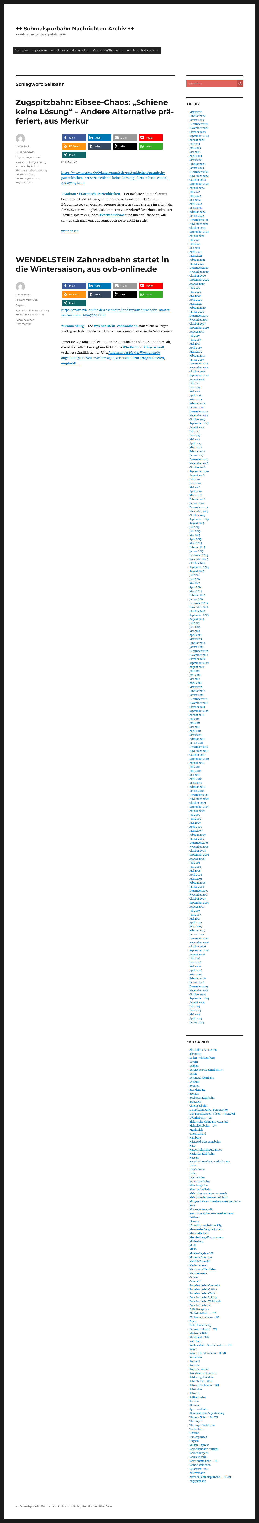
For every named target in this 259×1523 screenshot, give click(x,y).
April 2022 (195, 204)
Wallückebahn (198, 1457)
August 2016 (196, 475)
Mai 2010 (194, 775)
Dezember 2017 (198, 411)
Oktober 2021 (197, 227)
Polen (192, 1321)
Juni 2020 (195, 291)
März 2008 (195, 878)
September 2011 (198, 711)
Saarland (194, 1361)
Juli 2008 (194, 862)
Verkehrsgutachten (28, 178)
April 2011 (195, 731)
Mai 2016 (194, 487)
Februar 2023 (197, 164)
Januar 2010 (196, 790)
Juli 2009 (194, 814)
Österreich (195, 1281)
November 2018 (198, 367)
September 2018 (199, 375)
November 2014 (198, 559)
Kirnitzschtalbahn (200, 1189)
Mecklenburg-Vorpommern (206, 1237)
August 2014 (196, 571)
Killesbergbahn (198, 1185)
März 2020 (195, 303)
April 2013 (195, 635)
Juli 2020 (194, 287)
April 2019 (195, 347)
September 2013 (199, 615)
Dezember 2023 (198, 124)
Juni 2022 (195, 196)
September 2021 (199, 231)
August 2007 (197, 906)
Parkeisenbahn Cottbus (203, 1289)
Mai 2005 (195, 1014)
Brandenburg (197, 1089)
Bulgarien (195, 1101)
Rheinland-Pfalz (199, 1337)
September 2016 (199, 471)
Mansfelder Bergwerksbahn (206, 1229)
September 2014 (199, 567)
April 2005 (195, 1018)
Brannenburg (74, 326)
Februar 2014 (197, 595)
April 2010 (195, 779)
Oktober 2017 (197, 419)
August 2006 (197, 954)
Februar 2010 (197, 786)
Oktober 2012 (197, 659)
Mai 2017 (194, 439)
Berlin (193, 1073)
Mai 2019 (194, 343)
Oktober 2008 (197, 850)
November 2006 (199, 942)
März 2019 (195, 351)
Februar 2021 (197, 259)
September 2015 (199, 519)
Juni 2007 (195, 914)
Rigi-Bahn (195, 1341)
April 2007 (195, 922)
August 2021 (196, 235)
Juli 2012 (194, 671)
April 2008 (195, 874)
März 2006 (195, 974)
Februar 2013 (197, 643)
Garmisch (28, 162)
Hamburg (195, 1137)
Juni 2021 (195, 243)
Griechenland (197, 1133)
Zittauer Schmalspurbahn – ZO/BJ (210, 1477)
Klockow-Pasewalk (201, 1209)
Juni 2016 (195, 483)
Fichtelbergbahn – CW (203, 1125)
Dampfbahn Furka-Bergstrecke (208, 1109)
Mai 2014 (194, 583)
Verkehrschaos (113, 215)
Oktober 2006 (197, 946)
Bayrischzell (154, 347)
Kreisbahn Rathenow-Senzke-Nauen (211, 1213)
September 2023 (199, 136)
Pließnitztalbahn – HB (202, 1313)
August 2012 (196, 667)
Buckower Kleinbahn (202, 1097)
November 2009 (199, 798)
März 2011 (195, 735)
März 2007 (195, 926)
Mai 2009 (195, 822)
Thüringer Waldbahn (202, 1425)
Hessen (194, 1157)
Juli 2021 (194, 239)
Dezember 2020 (198, 267)
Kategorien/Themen (106, 50)
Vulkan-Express (199, 1445)
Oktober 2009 (197, 802)
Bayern (20, 157)
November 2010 (198, 751)
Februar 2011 (197, 739)
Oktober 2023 (197, 132)
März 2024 (195, 112)
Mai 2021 (194, 247)
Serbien (194, 1401)
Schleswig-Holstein (201, 1377)
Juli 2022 (194, 192)
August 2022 (197, 188)
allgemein (195, 1053)
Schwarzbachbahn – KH (204, 1385)
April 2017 (195, 443)
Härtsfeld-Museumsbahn (205, 1141)
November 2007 (199, 894)
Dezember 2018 (198, 363)
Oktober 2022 (197, 180)
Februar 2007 (197, 930)
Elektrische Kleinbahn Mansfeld (208, 1121)
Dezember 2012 (198, 651)
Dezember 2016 (198, 459)
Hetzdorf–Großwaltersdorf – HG (209, 1161)
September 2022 (199, 184)
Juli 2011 (194, 719)
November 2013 (198, 607)
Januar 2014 (196, 599)
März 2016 (195, 495)
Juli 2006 (194, 958)
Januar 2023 (196, 168)
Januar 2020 (196, 311)
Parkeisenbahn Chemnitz (204, 1285)
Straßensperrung (36, 170)
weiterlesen (70, 231)
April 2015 (195, 539)
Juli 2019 (194, 335)
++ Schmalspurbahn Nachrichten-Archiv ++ (75, 28)
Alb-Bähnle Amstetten (203, 1049)
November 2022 (199, 176)
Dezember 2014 (198, 555)
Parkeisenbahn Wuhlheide (205, 1301)
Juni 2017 (195, 435)
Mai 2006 (195, 966)
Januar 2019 (196, 359)
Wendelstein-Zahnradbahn (117, 326)
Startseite (21, 50)
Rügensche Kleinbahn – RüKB (207, 1353)
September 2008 (199, 854)
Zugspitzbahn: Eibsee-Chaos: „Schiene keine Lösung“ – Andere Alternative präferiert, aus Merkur (95, 111)
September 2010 (199, 759)
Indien (193, 1165)
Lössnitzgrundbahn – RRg (205, 1225)
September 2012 (199, 663)
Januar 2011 (196, 743)
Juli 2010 (194, 767)
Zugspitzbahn (34, 157)
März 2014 (195, 591)
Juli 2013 (194, 623)
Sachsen (194, 1365)
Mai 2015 (194, 535)
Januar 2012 (196, 695)
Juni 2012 (195, 675)
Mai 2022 (195, 200)
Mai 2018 (194, 391)
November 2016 (198, 463)
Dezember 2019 (198, 315)
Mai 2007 (195, 918)
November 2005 (199, 990)
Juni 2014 (195, 579)
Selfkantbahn (197, 1397)
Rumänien (195, 1357)
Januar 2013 (196, 647)
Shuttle (20, 170)
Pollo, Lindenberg (200, 1325)
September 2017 (199, 423)
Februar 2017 (197, 451)
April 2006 (195, 970)
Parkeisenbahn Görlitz (203, 1293)
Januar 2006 (196, 982)
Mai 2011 (194, 727)
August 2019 (196, 331)
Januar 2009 (196, 838)
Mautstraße (23, 166)
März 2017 (195, 447)
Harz (192, 1145)
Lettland (194, 1217)
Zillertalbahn (197, 1473)
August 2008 (197, 858)
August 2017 (196, 427)
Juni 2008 (195, 866)
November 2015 (198, 511)
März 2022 (195, 208)
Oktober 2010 (197, 755)
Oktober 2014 (197, 563)
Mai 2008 (195, 870)
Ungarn (194, 1441)
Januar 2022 (196, 216)
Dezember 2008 (198, 842)
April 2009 (195, 826)
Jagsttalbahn (197, 1177)
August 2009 (197, 810)
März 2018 (195, 399)
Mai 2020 (195, 295)
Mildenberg (196, 1241)
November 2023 (198, 128)
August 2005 (197, 1002)
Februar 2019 (197, 355)
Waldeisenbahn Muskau (203, 1449)
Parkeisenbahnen (200, 1305)
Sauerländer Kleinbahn (203, 1373)
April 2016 (195, 491)
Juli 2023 (194, 144)
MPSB (193, 1249)
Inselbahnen (197, 1169)
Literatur (194, 1221)
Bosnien (194, 1085)
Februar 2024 (197, 116)
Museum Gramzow (200, 1257)
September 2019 (199, 327)
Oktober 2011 (197, 707)
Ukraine (194, 1433)
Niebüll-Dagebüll (199, 1261)
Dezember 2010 (198, 747)
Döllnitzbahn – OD (200, 1117)
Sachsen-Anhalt (199, 1369)
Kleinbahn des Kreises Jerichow (208, 1197)
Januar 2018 (196, 407)
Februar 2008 (197, 882)
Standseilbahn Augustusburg (206, 1413)
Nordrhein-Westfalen (202, 1269)
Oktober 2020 (197, 275)
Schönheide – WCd (201, 1381)
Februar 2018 (197, 403)
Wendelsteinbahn (200, 1465)
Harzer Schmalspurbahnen (205, 1149)
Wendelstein (36, 314)
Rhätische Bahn (199, 1333)
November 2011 (198, 703)
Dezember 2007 (198, 890)
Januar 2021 (196, 263)
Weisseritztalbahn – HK (203, 1461)
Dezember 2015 (198, 507)
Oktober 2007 (197, 898)
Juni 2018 (195, 387)
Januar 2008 (196, 886)
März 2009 (195, 830)
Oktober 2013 (197, 611)
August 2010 (196, 763)
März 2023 (195, 160)
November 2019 (198, 319)
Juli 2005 (194, 1006)
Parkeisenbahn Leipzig (203, 1297)
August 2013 (196, 619)
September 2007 (199, 902)
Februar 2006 (197, 978)
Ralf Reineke (23, 146)
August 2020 (197, 283)
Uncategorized (198, 1437)
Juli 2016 (194, 479)
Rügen (193, 1349)
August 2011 (196, 715)
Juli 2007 (194, 910)
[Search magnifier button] (240, 83)
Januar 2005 (196, 1022)
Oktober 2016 (197, 467)
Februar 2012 (197, 691)
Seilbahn (36, 166)
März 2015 (195, 543)
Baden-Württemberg (202, 1057)
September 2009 (199, 806)
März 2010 (195, 783)
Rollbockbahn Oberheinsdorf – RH (210, 1345)
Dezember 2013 (198, 603)
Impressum (39, 50)
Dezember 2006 (199, 938)
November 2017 (198, 415)
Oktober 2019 (197, 323)
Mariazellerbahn (199, 1233)
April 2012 (195, 683)
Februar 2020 (197, 307)
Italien (193, 1173)
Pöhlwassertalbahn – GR (204, 1317)
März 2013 (195, 639)
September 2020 (199, 279)
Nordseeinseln (198, 1273)
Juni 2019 (195, 339)
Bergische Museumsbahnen (206, 1069)
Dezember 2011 (198, 699)
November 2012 (198, 655)
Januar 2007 (196, 934)
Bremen (194, 1093)
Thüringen (195, 1421)
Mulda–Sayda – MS (201, 1253)
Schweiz (194, 1393)
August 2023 (196, 140)
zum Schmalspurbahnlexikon (70, 50)
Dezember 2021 (198, 220)
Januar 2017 (196, 455)
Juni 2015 (195, 531)
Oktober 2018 (197, 371)
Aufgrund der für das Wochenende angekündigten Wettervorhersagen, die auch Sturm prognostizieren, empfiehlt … (113, 358)
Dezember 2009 (199, 794)
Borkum (194, 1081)
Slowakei (194, 1405)
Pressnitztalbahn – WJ (203, 1329)
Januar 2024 (196, 120)
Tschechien (196, 1429)
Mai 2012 (194, 679)
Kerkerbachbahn (199, 1181)
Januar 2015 (196, 551)
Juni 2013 (194, 627)
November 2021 (198, 224)
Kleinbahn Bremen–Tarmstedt (208, 1193)
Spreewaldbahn (198, 1409)
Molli (192, 1245)
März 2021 (195, 255)
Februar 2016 (197, 499)
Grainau (70, 194)
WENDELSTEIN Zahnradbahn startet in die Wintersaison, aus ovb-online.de (92, 264)
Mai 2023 (194, 152)
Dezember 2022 (198, 172)
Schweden (195, 1389)
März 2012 (195, 687)
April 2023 (195, 156)
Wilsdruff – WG (198, 1469)
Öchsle (193, 1277)
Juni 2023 (195, 148)
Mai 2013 (194, 631)
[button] (74, 137)
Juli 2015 (194, 527)
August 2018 (196, 379)
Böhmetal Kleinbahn (201, 1077)
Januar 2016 (196, 503)
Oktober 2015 (197, 515)
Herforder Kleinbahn (202, 1153)
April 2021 (195, 251)
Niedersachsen (198, 1265)
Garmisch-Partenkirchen (100, 194)
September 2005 (199, 998)
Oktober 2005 (197, 994)
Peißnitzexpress (199, 1309)
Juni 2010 (195, 771)
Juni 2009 (195, 818)
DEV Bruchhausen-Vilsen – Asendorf (212, 1113)
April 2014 (195, 587)
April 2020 (195, 299)
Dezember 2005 (198, 986)
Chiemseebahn (198, 1105)
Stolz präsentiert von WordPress (92, 1506)
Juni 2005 (195, 1010)
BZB (18, 162)
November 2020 (199, 271)
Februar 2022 (197, 212)
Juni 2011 (194, 723)
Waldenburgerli (198, 1453)
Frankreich (196, 1129)
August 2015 (196, 523)
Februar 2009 (197, 834)
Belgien (194, 1065)
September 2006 (199, 950)
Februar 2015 (197, 547)
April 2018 (195, 395)
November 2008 (199, 846)
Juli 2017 (194, 431)
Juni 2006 (195, 962)
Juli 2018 (194, 383)
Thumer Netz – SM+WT (203, 1417)
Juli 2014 (194, 575)
